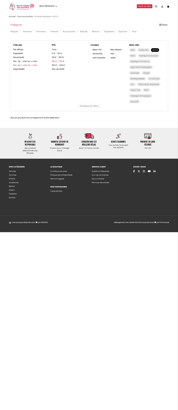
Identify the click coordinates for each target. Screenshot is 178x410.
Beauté (83, 32)
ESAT (133, 56)
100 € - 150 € (58, 61)
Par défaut (18, 50)
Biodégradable (138, 79)
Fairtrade (135, 73)
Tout (134, 32)
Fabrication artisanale (148, 84)
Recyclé (134, 102)
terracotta (97, 54)
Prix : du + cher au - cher (25, 65)
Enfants (54, 32)
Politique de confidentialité (61, 175)
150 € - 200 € (58, 65)
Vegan (146, 73)
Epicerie (12, 197)
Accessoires (69, 32)
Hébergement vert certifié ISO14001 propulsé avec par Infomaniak (141, 222)
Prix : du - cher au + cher (25, 61)
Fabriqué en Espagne (141, 96)
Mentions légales (57, 179)
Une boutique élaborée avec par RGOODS (30, 222)
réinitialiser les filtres (89, 106)
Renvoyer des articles (100, 182)
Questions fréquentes (100, 171)
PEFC (146, 90)
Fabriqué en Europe (148, 56)
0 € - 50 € (57, 53)
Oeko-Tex (135, 90)
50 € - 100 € (58, 57)
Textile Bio (143, 50)
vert (112, 54)
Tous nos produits (25, 17)
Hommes (41, 32)
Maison (96, 32)
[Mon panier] (168, 6)
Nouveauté (18, 57)
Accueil (12, 17)
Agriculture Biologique (141, 67)
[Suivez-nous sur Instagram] (144, 171)
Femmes (27, 32)
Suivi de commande (100, 175)
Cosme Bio (154, 79)
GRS (132, 50)
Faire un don (144, 6)
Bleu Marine (116, 50)
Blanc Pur (97, 50)
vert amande (99, 58)
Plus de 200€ (58, 69)
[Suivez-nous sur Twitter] (139, 171)
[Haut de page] (172, 399)
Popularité (18, 53)
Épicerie (123, 32)
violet (113, 58)
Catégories (16, 25)
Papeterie (109, 32)
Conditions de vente (58, 171)
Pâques (14, 32)
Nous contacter (98, 179)
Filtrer (164, 25)
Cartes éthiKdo (56, 191)
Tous (54, 50)
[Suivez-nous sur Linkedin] (154, 171)
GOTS (155, 50)
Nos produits (47, 6)
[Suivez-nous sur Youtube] (149, 171)
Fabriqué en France (140, 62)
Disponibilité (19, 69)
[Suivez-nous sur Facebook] (134, 171)
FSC (132, 84)
